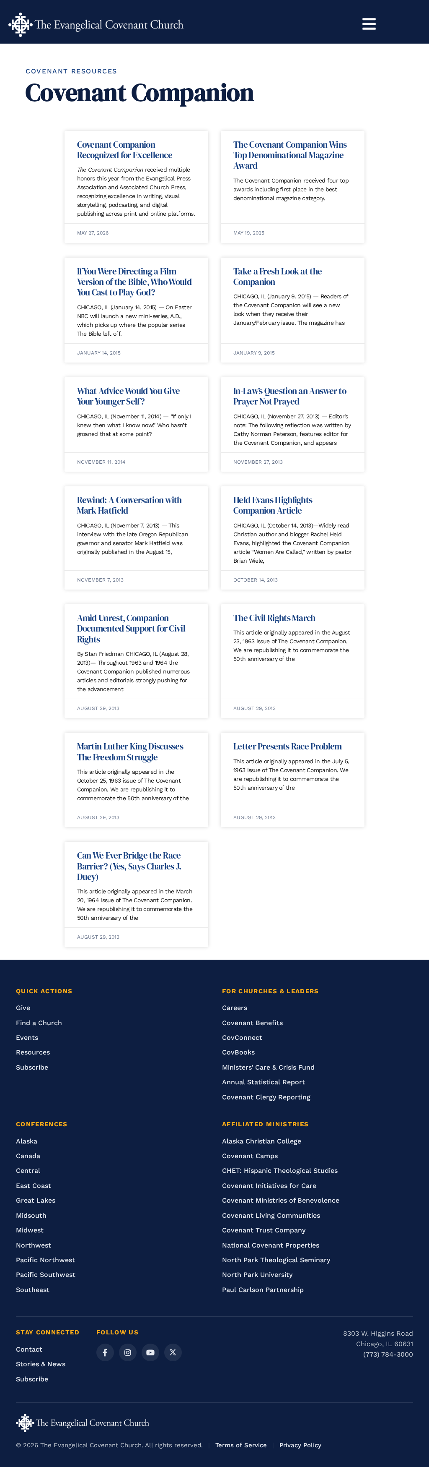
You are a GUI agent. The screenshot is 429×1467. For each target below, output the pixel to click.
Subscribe (32, 1067)
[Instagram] (128, 1352)
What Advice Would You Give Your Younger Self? (128, 396)
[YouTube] (150, 1352)
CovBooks (238, 1052)
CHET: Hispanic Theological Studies (280, 1171)
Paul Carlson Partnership (263, 1290)
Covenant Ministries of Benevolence (280, 1200)
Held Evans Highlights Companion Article (272, 505)
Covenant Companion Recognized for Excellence (125, 149)
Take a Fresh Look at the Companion (277, 276)
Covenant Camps (250, 1156)
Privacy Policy (300, 1445)
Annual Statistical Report (263, 1082)
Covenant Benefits (252, 1023)
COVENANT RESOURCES (71, 71)
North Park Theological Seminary (276, 1260)
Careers (234, 1008)
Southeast (32, 1290)
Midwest (30, 1230)
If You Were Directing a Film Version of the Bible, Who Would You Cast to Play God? (134, 281)
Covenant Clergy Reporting (266, 1097)
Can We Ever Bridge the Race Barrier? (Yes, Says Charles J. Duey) (129, 865)
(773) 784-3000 (388, 1354)
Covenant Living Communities (271, 1215)
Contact (29, 1349)
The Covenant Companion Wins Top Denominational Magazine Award (289, 155)
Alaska (26, 1141)
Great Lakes (35, 1200)
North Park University (257, 1275)
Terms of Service (241, 1445)
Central (28, 1171)
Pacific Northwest (45, 1260)
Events (27, 1038)
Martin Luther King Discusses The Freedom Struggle (130, 751)
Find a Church (39, 1023)
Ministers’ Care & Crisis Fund (268, 1067)
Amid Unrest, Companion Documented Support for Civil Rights (131, 628)
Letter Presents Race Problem (287, 746)
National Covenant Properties (270, 1245)
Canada (28, 1156)
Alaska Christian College (261, 1141)
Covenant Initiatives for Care (269, 1186)
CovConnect (242, 1038)
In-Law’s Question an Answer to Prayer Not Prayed (289, 396)
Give (23, 1008)
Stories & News (40, 1364)
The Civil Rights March (274, 618)
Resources (33, 1052)
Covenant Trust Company (263, 1230)
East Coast (33, 1186)
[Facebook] (105, 1352)
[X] (173, 1352)
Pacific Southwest (45, 1275)
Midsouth (31, 1215)
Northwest (33, 1245)
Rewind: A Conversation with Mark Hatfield (129, 505)
